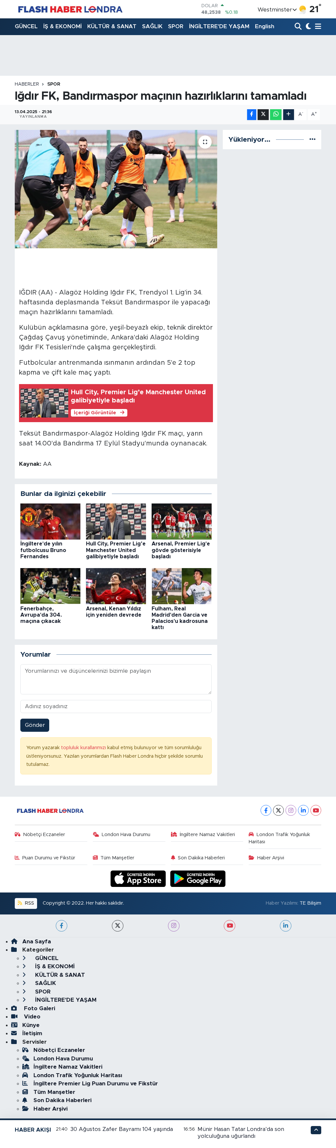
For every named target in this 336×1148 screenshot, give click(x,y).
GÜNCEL (26, 26)
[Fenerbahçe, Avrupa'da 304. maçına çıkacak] (50, 586)
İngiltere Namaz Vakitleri (207, 834)
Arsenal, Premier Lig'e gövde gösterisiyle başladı (181, 550)
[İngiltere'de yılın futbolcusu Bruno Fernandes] (50, 521)
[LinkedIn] (303, 810)
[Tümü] (312, 139)
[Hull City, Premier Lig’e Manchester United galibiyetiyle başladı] (116, 521)
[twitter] (117, 926)
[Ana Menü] (317, 27)
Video (31, 1016)
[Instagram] (290, 810)
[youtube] (229, 926)
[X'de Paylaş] (263, 114)
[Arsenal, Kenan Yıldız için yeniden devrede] (116, 586)
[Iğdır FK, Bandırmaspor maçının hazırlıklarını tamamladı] (116, 189)
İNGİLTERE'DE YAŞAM (219, 26)
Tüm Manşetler (117, 857)
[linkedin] (285, 926)
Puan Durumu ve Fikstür (48, 857)
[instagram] (173, 926)
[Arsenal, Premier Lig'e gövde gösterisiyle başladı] (182, 521)
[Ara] (299, 27)
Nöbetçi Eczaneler (44, 834)
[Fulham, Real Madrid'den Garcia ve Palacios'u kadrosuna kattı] (182, 586)
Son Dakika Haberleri (201, 857)
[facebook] (61, 926)
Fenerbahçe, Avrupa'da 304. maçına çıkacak (41, 615)
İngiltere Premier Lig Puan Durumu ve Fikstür (95, 1083)
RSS (29, 903)
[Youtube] (315, 810)
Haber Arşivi (270, 857)
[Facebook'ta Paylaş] (251, 114)
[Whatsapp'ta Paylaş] (276, 114)
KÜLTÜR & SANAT (111, 26)
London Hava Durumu (126, 834)
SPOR (175, 26)
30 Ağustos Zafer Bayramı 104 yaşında (121, 1129)
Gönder (35, 725)
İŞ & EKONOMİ (62, 26)
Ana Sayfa (36, 941)
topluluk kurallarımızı (84, 747)
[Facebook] (266, 810)
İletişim (32, 1033)
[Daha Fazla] (288, 114)
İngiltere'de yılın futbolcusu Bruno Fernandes (43, 550)
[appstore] (139, 878)
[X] (278, 810)
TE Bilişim (310, 903)
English (264, 26)
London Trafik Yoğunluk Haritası (279, 838)
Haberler (27, 84)
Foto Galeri (38, 1008)
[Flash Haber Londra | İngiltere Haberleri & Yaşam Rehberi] (70, 9)
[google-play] (198, 878)
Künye (31, 1025)
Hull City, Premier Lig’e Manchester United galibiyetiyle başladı (116, 550)
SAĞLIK (152, 26)
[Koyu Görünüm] (307, 27)
